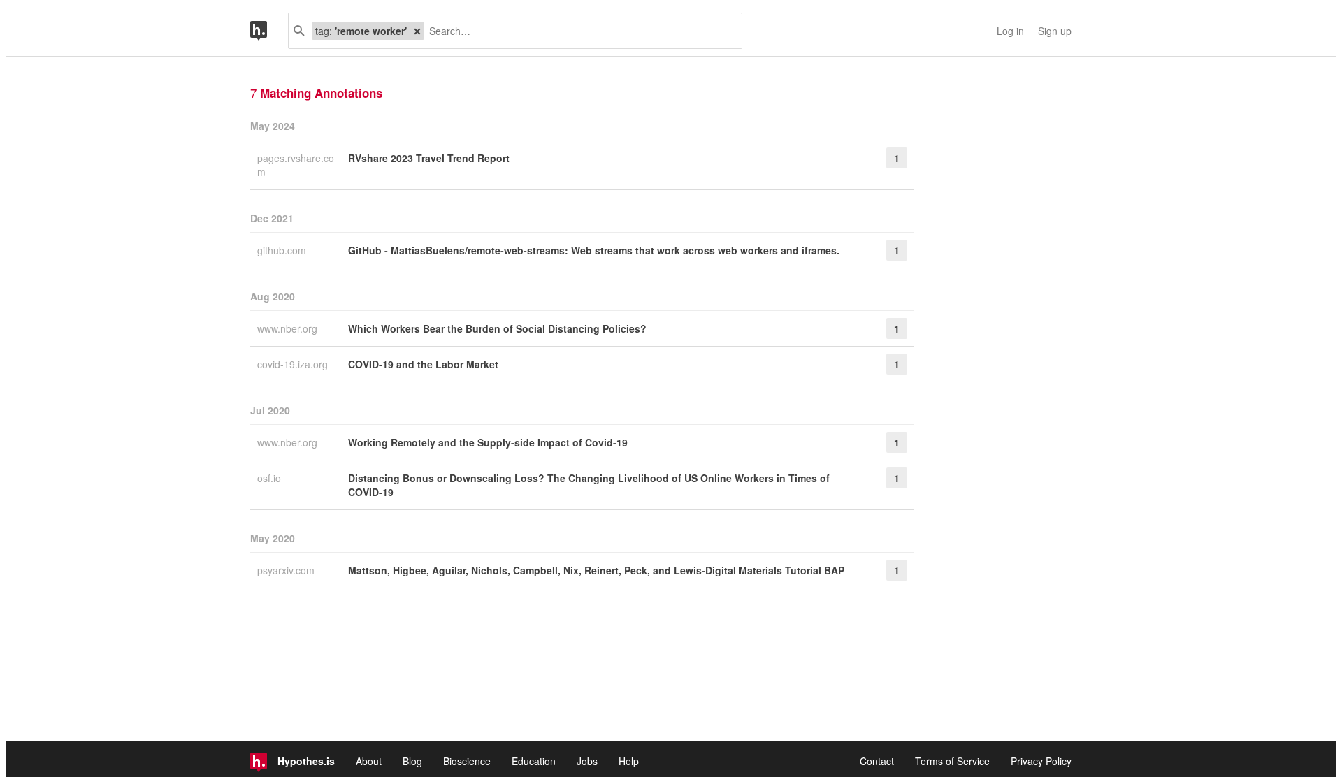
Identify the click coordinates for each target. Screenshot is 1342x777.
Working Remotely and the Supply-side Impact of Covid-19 (488, 442)
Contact (877, 761)
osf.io (270, 478)
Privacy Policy (1041, 761)
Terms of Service (952, 761)
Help (629, 761)
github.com (283, 250)
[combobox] (577, 30)
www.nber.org (288, 328)
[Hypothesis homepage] (269, 31)
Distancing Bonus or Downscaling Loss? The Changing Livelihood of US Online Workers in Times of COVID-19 (589, 485)
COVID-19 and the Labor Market (423, 364)
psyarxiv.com (287, 570)
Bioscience (467, 761)
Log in (1010, 30)
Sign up (1055, 30)
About (369, 761)
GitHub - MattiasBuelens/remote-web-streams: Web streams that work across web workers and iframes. (593, 250)
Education (534, 761)
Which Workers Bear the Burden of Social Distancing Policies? (497, 328)
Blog (412, 761)
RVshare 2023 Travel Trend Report (429, 158)
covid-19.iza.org (294, 364)
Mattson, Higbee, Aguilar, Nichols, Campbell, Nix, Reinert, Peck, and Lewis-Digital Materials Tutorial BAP (596, 570)
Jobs (587, 761)
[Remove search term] (417, 31)
